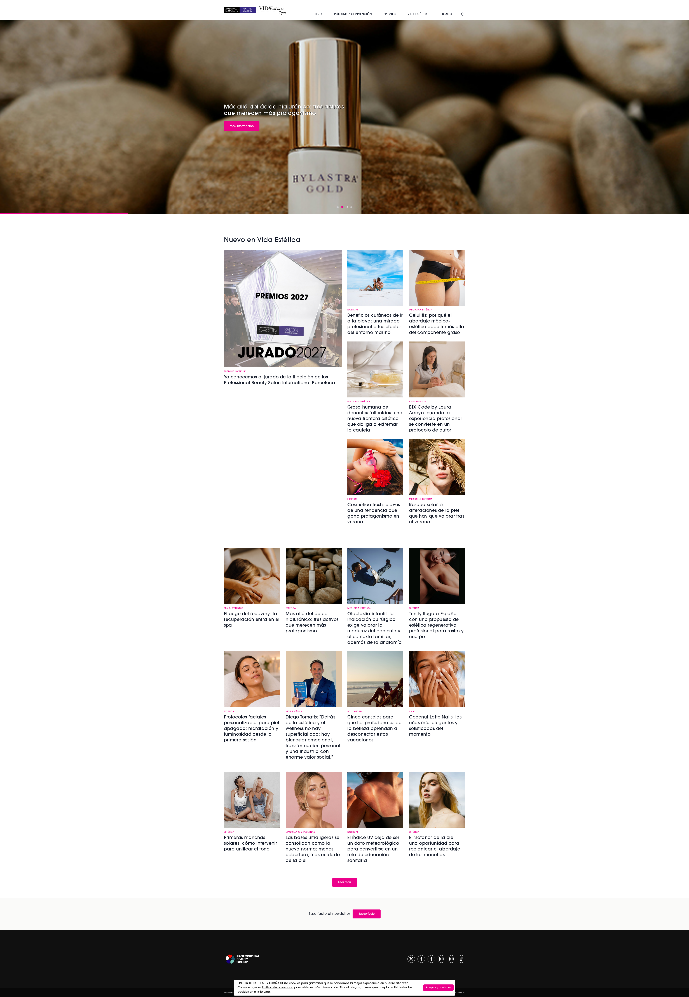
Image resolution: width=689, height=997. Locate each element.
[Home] (240, 10)
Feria (319, 14)
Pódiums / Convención (353, 14)
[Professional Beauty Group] (242, 959)
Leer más (344, 882)
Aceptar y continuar (438, 987)
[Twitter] (411, 959)
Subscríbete (366, 914)
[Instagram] (441, 959)
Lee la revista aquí (241, 125)
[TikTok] (461, 959)
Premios (389, 14)
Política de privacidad (277, 987)
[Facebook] (421, 959)
